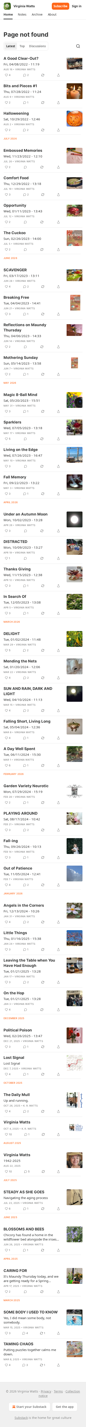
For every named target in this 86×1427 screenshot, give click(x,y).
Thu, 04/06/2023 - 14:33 (22, 336)
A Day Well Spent (19, 749)
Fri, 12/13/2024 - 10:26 (21, 911)
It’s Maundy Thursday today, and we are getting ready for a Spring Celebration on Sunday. (31, 1278)
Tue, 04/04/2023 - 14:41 (22, 303)
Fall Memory (15, 477)
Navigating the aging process (26, 1197)
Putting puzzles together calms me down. (30, 1351)
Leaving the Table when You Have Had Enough (29, 963)
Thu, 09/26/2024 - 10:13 (22, 846)
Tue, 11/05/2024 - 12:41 (22, 874)
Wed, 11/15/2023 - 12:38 (23, 575)
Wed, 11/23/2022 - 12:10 (23, 156)
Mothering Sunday (21, 357)
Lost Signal (14, 1057)
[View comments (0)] (25, 167)
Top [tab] (22, 46)
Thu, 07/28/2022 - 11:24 (22, 91)
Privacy (46, 1391)
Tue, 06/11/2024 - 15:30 (22, 754)
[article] (43, 67)
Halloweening (16, 113)
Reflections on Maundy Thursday (25, 327)
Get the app (65, 1407)
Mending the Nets (20, 661)
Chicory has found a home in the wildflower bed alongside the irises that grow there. (30, 1237)
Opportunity (15, 205)
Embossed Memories (23, 150)
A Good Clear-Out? (21, 58)
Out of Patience (18, 868)
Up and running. (16, 1100)
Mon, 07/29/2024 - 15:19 (23, 791)
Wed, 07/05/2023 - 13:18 (23, 428)
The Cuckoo (15, 233)
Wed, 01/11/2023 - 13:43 (23, 211)
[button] (8, 14)
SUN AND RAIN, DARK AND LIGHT (28, 691)
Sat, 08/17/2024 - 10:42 (22, 819)
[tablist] (26, 46)
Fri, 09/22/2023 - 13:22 (21, 483)
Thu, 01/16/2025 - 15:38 (22, 938)
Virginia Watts (25, 69)
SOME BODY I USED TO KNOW (31, 1312)
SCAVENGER (15, 270)
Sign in (77, 6)
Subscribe (60, 6)
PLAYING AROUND (20, 813)
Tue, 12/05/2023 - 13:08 (22, 602)
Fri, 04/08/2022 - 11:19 (21, 64)
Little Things (15, 933)
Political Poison (18, 1030)
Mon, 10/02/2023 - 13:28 (23, 520)
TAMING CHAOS (18, 1344)
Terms (58, 1391)
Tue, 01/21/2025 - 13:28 (22, 971)
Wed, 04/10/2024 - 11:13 (23, 699)
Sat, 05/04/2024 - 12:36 (22, 727)
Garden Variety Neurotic (26, 786)
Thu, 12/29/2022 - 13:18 (22, 183)
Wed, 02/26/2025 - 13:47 (23, 1036)
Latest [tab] (10, 46)
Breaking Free (16, 297)
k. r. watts (30, 1105)
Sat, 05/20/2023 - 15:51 (22, 400)
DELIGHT (12, 633)
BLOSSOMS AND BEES (24, 1229)
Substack (21, 1418)
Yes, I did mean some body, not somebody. (27, 1320)
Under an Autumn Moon (26, 514)
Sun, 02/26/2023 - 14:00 (22, 238)
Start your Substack (31, 1407)
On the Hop (14, 993)
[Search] (78, 46)
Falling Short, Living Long (27, 721)
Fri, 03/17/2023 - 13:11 (21, 275)
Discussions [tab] (37, 46)
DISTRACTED (15, 541)
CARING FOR (15, 1270)
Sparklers (12, 422)
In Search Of (15, 596)
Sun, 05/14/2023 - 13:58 (22, 363)
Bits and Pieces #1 (20, 86)
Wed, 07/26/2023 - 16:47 (23, 455)
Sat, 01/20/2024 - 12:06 (22, 667)
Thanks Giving (17, 569)
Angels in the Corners (24, 905)
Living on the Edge (21, 449)
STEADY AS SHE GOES (24, 1192)
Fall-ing (11, 841)
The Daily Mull (17, 1094)
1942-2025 (12, 1160)
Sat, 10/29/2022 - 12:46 (22, 119)
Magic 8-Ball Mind (20, 394)
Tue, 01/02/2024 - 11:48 (22, 639)
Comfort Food (16, 178)
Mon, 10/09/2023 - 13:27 (23, 547)
